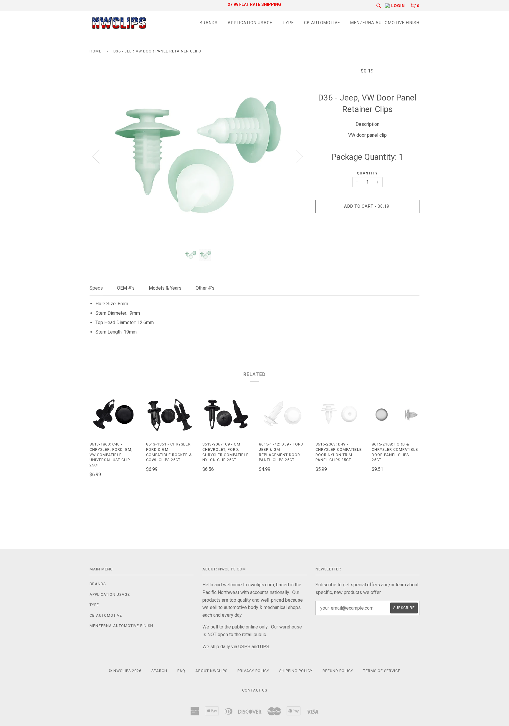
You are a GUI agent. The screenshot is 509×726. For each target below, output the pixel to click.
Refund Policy (338, 671)
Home (95, 51)
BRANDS (209, 22)
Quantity (367, 173)
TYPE (288, 22)
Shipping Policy (296, 671)
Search (159, 671)
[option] (198, 156)
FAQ (181, 671)
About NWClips (211, 671)
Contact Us (254, 690)
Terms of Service (381, 671)
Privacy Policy (253, 671)
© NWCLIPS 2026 (125, 671)
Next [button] (296, 156)
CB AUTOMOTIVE (322, 22)
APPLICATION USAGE (250, 22)
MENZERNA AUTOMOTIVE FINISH (384, 22)
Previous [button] (100, 156)
